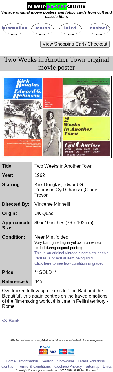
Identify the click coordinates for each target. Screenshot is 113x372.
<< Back (11, 320)
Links (107, 366)
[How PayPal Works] (56, 355)
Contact (7, 366)
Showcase (65, 361)
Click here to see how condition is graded (68, 263)
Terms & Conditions (34, 366)
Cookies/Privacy (68, 366)
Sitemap (92, 366)
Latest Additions (91, 361)
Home (11, 361)
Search (47, 361)
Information (28, 361)
